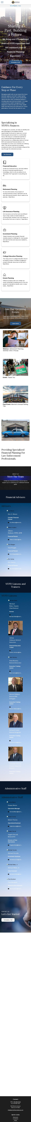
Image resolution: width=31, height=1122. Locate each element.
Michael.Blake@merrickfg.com (15, 616)
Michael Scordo (13, 853)
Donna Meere (12, 805)
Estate (15, 1120)
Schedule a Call (15, 62)
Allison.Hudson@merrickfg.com (16, 539)
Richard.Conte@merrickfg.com (15, 742)
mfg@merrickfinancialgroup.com (15, 1110)
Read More (12, 197)
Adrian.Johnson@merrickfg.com (15, 652)
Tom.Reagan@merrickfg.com (16, 554)
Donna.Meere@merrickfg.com (16, 811)
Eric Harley (12, 562)
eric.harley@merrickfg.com (16, 568)
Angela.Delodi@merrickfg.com (16, 845)
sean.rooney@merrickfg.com (15, 673)
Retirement (15, 1117)
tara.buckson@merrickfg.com (16, 888)
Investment (15, 1118)
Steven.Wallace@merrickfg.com (15, 708)
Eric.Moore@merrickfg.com (16, 522)
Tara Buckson (12, 882)
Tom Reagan (12, 548)
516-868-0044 (17, 1102)
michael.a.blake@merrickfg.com (16, 874)
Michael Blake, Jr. (13, 868)
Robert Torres (12, 820)
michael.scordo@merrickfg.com (16, 859)
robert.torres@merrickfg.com (16, 826)
